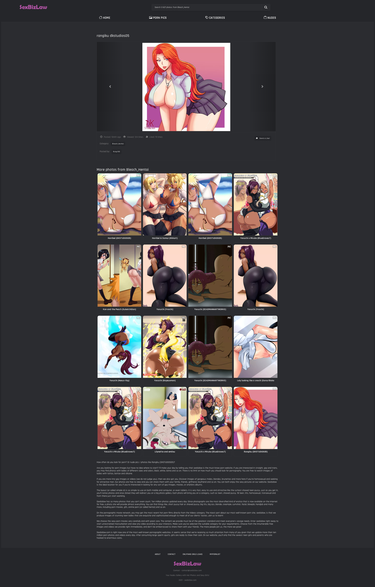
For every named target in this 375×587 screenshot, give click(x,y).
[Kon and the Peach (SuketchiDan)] (119, 276)
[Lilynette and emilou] (165, 418)
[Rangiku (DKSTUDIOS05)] (255, 418)
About (157, 554)
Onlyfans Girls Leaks (192, 554)
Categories (217, 18)
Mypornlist (215, 554)
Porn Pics (160, 18)
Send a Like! (264, 138)
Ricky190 (116, 152)
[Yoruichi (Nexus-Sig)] (119, 347)
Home (106, 18)
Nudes (271, 18)
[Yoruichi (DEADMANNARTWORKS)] (210, 276)
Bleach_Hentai (118, 144)
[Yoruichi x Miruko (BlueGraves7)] (255, 204)
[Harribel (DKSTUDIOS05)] (119, 204)
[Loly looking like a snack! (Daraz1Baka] (255, 347)
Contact (171, 554)
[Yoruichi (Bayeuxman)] (165, 347)
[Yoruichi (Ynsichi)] (165, 276)
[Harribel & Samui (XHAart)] (165, 204)
